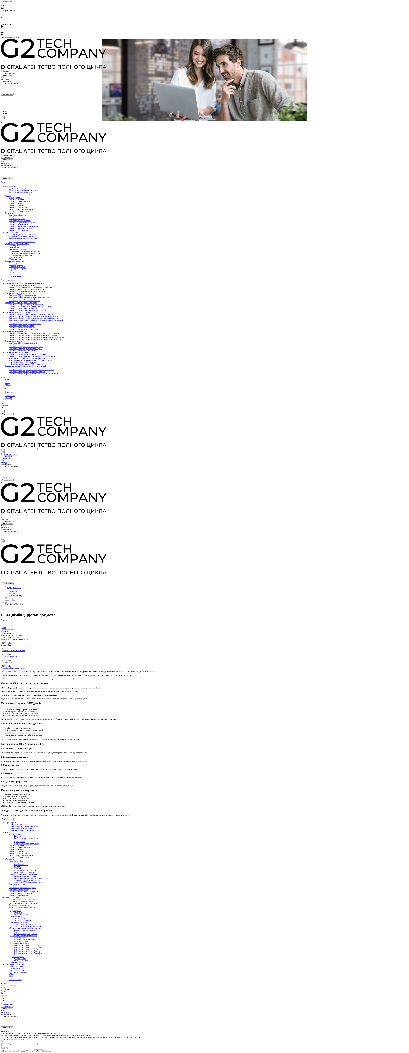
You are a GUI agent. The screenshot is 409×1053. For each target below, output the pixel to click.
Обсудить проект (7, 94)
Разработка (5, 631)
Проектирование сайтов (18, 824)
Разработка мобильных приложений (23, 874)
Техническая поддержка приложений (27, 926)
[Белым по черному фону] (1, 15)
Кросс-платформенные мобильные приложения (31, 878)
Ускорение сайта (20, 918)
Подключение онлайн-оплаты (24, 930)
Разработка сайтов (17, 861)
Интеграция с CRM (21, 941)
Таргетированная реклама (18, 972)
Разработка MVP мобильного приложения (29, 882)
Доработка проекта (17, 957)
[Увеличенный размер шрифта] (2, 9)
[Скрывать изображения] (2, 29)
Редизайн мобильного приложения (13, 668)
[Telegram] (6, 111)
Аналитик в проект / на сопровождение (23, 899)
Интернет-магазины (21, 865)
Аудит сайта (18, 913)
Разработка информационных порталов (23, 892)
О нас (3, 991)
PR (10, 978)
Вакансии (8, 398)
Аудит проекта (15, 911)
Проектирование (7, 630)
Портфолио (5, 989)
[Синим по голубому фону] (1, 18)
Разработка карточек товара (19, 853)
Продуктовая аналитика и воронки (22, 907)
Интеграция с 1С (20, 938)
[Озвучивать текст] (2, 33)
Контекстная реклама (17, 970)
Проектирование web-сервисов (20, 828)
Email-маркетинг (15, 980)
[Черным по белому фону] (1, 13)
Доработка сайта (20, 959)
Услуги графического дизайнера (21, 855)
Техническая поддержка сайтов (25, 924)
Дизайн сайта (6, 645)
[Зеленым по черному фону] (1, 22)
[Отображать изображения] (2, 26)
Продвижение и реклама (10, 637)
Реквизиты (9, 400)
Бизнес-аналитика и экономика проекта (23, 903)
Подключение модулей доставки (25, 934)
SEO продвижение (16, 966)
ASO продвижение (16, 968)
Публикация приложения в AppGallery (28, 953)
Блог (2, 993)
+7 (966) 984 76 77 (10, 71)
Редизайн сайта (6, 662)
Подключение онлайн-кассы (24, 932)
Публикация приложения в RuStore (26, 949)
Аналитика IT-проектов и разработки (23, 901)
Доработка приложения (22, 961)
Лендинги (17, 867)
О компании (9, 392)
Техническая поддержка (19, 922)
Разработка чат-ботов (17, 884)
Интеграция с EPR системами (24, 939)
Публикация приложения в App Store (27, 945)
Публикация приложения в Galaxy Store (28, 955)
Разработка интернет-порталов (20, 893)
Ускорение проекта (17, 916)
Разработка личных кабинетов (20, 886)
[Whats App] (6, 113)
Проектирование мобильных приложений (24, 826)
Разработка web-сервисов (18, 890)
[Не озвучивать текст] (2, 36)
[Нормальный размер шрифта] (2, 6)
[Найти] (3, 451)
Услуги (3, 983)
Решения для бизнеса (8, 985)
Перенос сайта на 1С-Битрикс (24, 872)
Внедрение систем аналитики (20, 905)
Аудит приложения (21, 915)
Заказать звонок (7, 75)
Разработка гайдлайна (17, 851)
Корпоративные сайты (22, 863)
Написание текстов (16, 962)
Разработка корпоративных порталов (22, 888)
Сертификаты (10, 396)
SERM (11, 976)
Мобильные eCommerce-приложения (27, 880)
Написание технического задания (21, 830)
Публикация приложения (19, 943)
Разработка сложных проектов (25, 870)
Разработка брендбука (17, 849)
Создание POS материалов (19, 857)
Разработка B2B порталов (18, 895)
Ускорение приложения (22, 920)
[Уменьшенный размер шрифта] (2, 4)
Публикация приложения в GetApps (27, 951)
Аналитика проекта (8, 633)
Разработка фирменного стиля (20, 847)
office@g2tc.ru (6, 79)
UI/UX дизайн (15, 834)
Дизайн (8, 385)
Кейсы (3, 987)
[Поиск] (3, 117)
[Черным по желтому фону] (1, 20)
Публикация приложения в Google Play (28, 947)
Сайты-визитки (19, 869)
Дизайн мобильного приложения (13, 651)
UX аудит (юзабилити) (9, 656)
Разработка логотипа (16, 846)
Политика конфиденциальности (12, 1039)
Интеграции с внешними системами (23, 936)
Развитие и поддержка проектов (12, 635)
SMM (11, 974)
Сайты (7, 383)
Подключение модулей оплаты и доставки (25, 928)
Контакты (8, 394)
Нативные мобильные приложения (26, 876)
